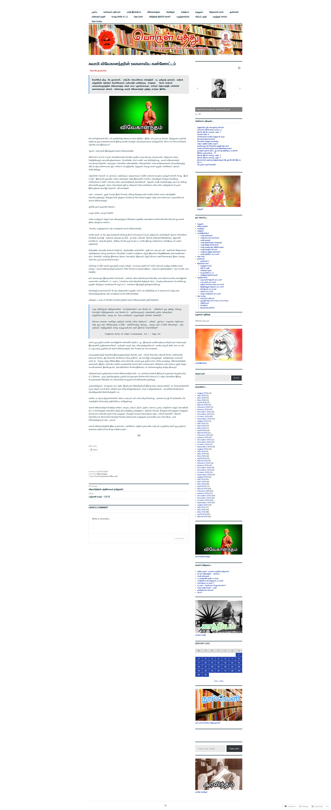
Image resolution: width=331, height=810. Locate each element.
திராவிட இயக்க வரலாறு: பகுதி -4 (209, 155)
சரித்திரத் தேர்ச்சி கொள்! (160, 16)
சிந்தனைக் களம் (216, 12)
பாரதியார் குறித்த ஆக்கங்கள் (210, 252)
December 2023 (204, 468)
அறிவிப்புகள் (204, 303)
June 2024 (201, 454)
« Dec (216, 681)
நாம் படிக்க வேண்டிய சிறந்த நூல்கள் (207, 723)
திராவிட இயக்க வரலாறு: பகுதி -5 (209, 132)
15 (239, 663)
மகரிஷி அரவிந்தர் (201, 792)
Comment (179, 538)
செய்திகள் (204, 305)
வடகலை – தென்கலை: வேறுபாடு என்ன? (211, 585)
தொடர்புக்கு (97, 21)
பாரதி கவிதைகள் (206, 235)
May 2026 (201, 400)
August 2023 (202, 477)
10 (206, 663)
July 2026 (201, 395)
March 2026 (202, 405)
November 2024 (204, 442)
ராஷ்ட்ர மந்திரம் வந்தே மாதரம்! (207, 144)
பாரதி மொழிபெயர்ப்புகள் (208, 249)
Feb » (222, 681)
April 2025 (201, 430)
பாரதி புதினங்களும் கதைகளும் (211, 242)
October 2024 (203, 444)
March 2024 (202, 461)
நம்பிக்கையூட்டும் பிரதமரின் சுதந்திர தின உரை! (213, 146)
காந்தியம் (185, 12)
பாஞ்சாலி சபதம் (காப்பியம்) (209, 238)
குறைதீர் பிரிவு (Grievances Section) (214, 301)
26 (218, 671)
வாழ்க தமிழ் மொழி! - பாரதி (207, 588)
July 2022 (201, 507)
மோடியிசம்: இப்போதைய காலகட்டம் (209, 130)
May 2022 (201, 512)
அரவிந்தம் (170, 12)
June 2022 (201, 509)
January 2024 (203, 465)
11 (212, 663)
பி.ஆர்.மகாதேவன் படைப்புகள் (210, 294)
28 (232, 671)
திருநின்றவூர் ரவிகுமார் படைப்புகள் (212, 287)
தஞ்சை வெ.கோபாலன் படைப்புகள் (212, 284)
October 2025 (203, 416)
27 (225, 671)
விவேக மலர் (113, 476)
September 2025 (204, 419)
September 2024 (204, 447)
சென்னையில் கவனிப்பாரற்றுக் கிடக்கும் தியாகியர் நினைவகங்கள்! (211, 138)
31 (206, 675)
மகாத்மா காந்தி (200, 635)
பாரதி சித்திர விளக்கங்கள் (209, 245)
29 (239, 671)
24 (206, 671)
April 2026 (201, 402)
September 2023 (204, 475)
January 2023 (203, 493)
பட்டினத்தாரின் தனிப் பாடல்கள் (208, 578)
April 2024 (201, 458)
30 (199, 675)
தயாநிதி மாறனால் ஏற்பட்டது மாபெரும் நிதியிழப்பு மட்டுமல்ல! (217, 151)
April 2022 (201, 514)
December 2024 (204, 440)
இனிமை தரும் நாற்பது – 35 (206, 153)
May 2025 (201, 428)
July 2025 (201, 423)
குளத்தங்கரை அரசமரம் (205, 590)
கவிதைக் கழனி (98, 16)
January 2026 (203, 409)
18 (212, 667)
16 (199, 667)
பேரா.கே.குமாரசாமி (102, 476)
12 (218, 663)
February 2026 (203, 407)
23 (199, 671)
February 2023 (203, 491)
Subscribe (234, 748)
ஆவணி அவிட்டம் (203, 134)
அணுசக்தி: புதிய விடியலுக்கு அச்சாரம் (210, 127)
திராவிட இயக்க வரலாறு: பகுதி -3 (209, 158)
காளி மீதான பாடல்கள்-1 (205, 583)
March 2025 (202, 433)
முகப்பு (94, 12)
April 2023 (201, 486)
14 (232, 663)
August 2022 (202, 505)
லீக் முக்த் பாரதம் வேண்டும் (206, 165)
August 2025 (202, 421)
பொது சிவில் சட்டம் (120, 16)
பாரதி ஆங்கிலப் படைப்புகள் (209, 254)
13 (225, 663)
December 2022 (204, 496)
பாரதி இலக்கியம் (134, 12)
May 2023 (201, 484)
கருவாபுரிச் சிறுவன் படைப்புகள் (211, 280)
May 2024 (201, 456)
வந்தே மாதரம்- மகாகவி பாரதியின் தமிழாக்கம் (213, 571)
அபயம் (199, 592)
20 (225, 667)
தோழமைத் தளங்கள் (207, 308)
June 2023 (201, 482)
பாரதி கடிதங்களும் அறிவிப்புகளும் (212, 247)
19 (218, 667)
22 (239, 667)
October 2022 (203, 500)
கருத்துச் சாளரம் (220, 16)
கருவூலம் (199, 12)
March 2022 (202, 516)
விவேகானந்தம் (153, 12)
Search (236, 378)
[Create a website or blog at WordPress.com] (165, 806)
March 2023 (202, 489)
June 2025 (201, 426)
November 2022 (204, 498)
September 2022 (204, 502)
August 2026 (202, 393)
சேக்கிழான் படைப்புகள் (208, 289)
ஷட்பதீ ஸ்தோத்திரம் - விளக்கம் (208, 574)
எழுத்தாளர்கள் (183, 16)
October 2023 (203, 472)
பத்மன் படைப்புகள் (206, 291)
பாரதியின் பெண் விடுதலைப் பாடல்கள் (210, 581)
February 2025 (203, 435)
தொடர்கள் (138, 16)
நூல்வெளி (234, 12)
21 (232, 667)
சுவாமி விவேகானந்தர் (202, 556)
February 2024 (203, 463)
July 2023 (201, 479)
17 (205, 667)
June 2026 (201, 398)
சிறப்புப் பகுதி (201, 16)
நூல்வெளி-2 (204, 261)
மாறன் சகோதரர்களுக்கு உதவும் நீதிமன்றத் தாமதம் (214, 148)
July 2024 (201, 451)
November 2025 (204, 414)
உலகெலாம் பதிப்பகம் (112, 12)
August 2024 (202, 449)
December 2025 (204, 412)
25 (212, 671)
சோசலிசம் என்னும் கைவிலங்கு (208, 141)
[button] (197, 88)
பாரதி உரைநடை (205, 240)
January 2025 (203, 437)
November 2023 (204, 470)
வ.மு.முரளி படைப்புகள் (208, 282)
